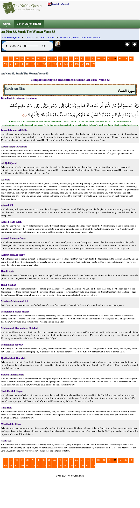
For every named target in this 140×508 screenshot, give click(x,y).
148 (66, 64)
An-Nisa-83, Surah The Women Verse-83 (80, 37)
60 (71, 58)
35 (44, 58)
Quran (7, 25)
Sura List (29, 37)
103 (16, 64)
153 (71, 64)
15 (22, 58)
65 (76, 58)
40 (49, 58)
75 (87, 58)
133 (49, 64)
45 (54, 58)
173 (93, 64)
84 (120, 58)
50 (60, 58)
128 (44, 64)
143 (60, 64)
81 (104, 58)
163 (82, 64)
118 (33, 64)
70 (82, 58)
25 (33, 58)
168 (87, 64)
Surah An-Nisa (46, 37)
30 (38, 58)
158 (77, 64)
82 (109, 58)
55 (65, 58)
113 (27, 64)
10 (16, 58)
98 (11, 64)
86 (131, 58)
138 (55, 64)
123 (38, 64)
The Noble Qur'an (11, 37)
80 (93, 58)
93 (5, 64)
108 (22, 64)
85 (125, 58)
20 (27, 58)
